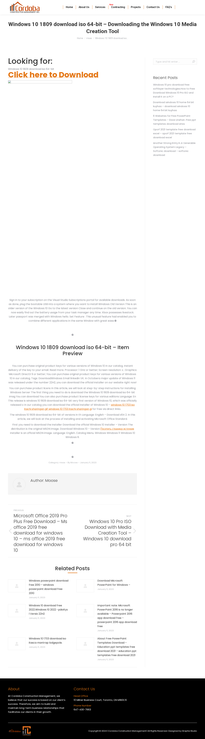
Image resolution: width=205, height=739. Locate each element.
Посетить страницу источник (117, 429)
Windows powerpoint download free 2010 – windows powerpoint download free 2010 (48, 587)
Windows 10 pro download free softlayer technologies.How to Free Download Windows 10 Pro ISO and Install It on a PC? (174, 90)
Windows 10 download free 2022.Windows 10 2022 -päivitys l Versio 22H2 (48, 610)
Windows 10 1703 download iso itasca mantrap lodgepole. (47, 641)
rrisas (62, 462)
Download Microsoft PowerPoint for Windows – (113, 583)
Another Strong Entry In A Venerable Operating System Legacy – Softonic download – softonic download (174, 149)
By (73, 462)
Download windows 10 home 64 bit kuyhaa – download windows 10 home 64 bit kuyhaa (173, 106)
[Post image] (17, 585)
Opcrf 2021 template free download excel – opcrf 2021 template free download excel (174, 133)
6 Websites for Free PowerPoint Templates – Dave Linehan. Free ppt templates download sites (174, 119)
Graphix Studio (189, 730)
